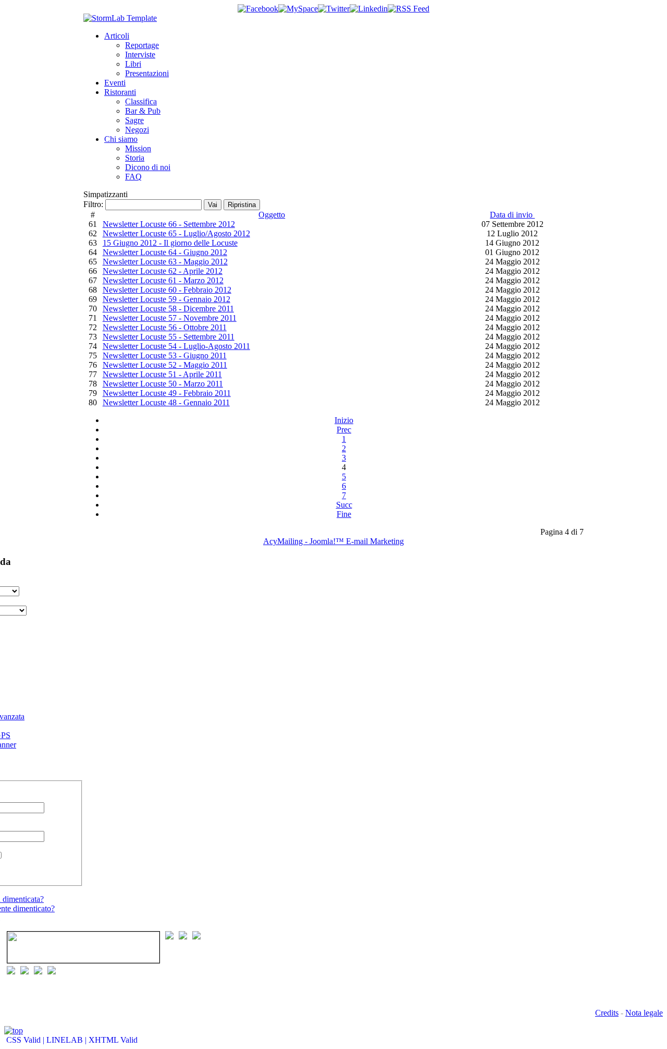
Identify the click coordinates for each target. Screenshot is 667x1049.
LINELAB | (67, 1039)
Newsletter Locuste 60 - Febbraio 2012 (167, 289)
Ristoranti (120, 92)
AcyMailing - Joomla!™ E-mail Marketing (333, 541)
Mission (138, 148)
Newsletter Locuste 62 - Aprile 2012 (163, 271)
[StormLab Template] (120, 18)
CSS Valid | (25, 1039)
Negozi (137, 129)
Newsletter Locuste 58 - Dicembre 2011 (168, 308)
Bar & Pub (142, 110)
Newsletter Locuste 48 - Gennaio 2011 (166, 402)
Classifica (141, 101)
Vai (212, 205)
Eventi (115, 82)
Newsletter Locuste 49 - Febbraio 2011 (167, 393)
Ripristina (242, 205)
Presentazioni (147, 73)
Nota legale (644, 1012)
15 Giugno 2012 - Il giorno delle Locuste (170, 242)
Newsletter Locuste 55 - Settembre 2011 (168, 336)
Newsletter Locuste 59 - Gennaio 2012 (166, 299)
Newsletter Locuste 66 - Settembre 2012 (169, 224)
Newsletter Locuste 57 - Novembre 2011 (170, 318)
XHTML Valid (113, 1039)
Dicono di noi (147, 167)
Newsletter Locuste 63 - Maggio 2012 (165, 261)
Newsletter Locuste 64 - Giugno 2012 (165, 252)
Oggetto (271, 214)
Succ (344, 504)
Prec (344, 429)
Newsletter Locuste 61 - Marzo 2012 (163, 280)
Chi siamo (121, 139)
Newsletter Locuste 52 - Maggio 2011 (165, 364)
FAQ (133, 176)
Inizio (344, 420)
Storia (134, 157)
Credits (607, 1012)
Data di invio (512, 214)
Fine (344, 514)
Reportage (142, 45)
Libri (133, 63)
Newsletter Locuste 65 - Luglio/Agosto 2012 (176, 233)
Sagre (134, 120)
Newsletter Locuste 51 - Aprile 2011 (162, 374)
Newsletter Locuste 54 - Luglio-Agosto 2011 (176, 346)
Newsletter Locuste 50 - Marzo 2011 (163, 383)
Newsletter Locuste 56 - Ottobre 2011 (165, 327)
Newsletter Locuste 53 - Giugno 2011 (165, 355)
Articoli (116, 35)
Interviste (140, 54)
